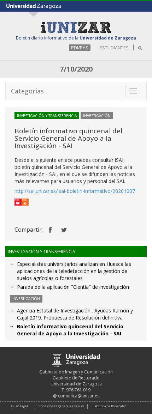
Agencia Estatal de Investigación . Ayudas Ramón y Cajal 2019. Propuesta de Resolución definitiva (75, 314)
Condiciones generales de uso (61, 406)
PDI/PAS (79, 47)
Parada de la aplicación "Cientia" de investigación (73, 287)
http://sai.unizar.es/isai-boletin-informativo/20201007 (74, 191)
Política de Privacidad (111, 406)
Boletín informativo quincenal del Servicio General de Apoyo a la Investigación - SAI (70, 330)
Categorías (27, 91)
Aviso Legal (19, 406)
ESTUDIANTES (114, 47)
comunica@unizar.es (78, 396)
